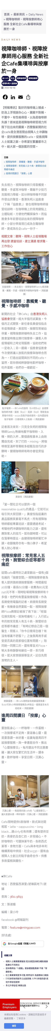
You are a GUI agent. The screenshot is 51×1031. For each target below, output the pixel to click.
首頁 (7, 14)
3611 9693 (16, 896)
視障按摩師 (33, 78)
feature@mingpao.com (25, 927)
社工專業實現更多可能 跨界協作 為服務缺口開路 (27, 975)
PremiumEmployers (10, 1006)
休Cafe (5, 78)
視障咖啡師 (21, 78)
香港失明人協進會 (9, 83)
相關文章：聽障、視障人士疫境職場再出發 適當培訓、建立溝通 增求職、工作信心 (24, 241)
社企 (13, 78)
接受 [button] (14, 1026)
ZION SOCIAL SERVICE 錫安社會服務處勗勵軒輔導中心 (34, 1004)
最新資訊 (19, 14)
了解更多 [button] (21, 1018)
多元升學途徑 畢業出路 (16, 985)
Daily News (36, 14)
